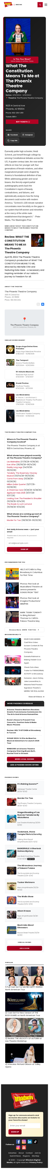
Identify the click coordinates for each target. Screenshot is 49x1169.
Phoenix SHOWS (12, 777)
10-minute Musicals (25, 371)
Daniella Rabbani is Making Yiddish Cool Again (32, 659)
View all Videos (35, 696)
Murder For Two (14, 520)
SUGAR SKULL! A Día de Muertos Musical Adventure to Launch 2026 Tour (23, 740)
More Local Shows (24, 759)
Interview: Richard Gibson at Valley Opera (22, 1065)
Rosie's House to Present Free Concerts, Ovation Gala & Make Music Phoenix (21, 722)
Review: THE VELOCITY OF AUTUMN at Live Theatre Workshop (23, 1039)
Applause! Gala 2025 (16, 493)
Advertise (12, 1153)
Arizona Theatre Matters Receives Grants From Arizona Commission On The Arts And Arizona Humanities (24, 712)
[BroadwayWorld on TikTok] (35, 1141)
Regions (26, 1156)
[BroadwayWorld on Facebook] (18, 1141)
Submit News (15, 1156)
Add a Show (25, 948)
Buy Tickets (22, 122)
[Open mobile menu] (45, 4)
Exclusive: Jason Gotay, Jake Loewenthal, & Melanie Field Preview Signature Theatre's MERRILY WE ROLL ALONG (34, 684)
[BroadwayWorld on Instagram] (24, 1141)
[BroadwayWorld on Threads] (18, 1147)
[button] (40, 4)
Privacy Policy (35, 1162)
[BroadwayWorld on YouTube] (24, 1147)
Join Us (38, 1153)
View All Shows (24, 942)
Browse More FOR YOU (22, 630)
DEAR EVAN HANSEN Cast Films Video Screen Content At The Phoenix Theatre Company (33, 645)
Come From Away (15, 478)
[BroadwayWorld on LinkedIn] (29, 1141)
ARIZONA (19, 4)
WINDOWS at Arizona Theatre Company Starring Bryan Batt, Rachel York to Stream (21, 751)
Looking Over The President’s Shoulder (24, 498)
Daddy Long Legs (14, 467)
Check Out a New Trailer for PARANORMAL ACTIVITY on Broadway (34, 670)
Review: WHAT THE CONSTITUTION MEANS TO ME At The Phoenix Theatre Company (17, 244)
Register (26, 5)
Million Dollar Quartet (16, 484)
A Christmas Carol (15, 490)
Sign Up (15, 1132)
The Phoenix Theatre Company (30, 98)
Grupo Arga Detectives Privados (27, 347)
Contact (29, 1153)
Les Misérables (23, 395)
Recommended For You (15, 562)
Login (33, 5)
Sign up (24, 549)
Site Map (35, 1156)
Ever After (11, 464)
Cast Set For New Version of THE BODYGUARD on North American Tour (22, 1014)
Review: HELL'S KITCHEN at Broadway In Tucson (24, 731)
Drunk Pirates (22, 383)
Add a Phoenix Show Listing (24, 765)
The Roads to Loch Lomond (19, 504)
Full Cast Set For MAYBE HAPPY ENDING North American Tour (24, 988)
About (21, 1153)
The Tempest (22, 360)
